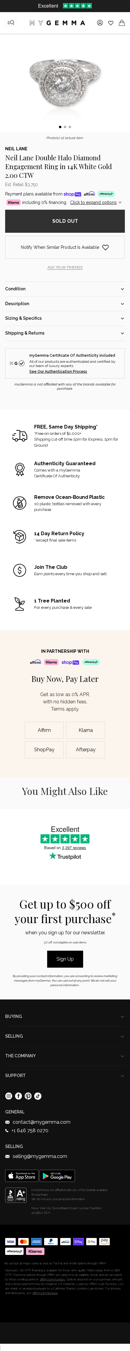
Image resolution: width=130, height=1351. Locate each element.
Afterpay (86, 749)
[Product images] (65, 84)
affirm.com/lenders (52, 1279)
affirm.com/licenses (45, 1293)
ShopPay (44, 749)
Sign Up (65, 959)
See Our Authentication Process (58, 371)
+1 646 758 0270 (29, 1130)
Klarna (86, 730)
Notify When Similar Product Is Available (60, 247)
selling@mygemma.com (40, 1156)
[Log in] (100, 23)
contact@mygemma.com (41, 1122)
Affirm (44, 730)
